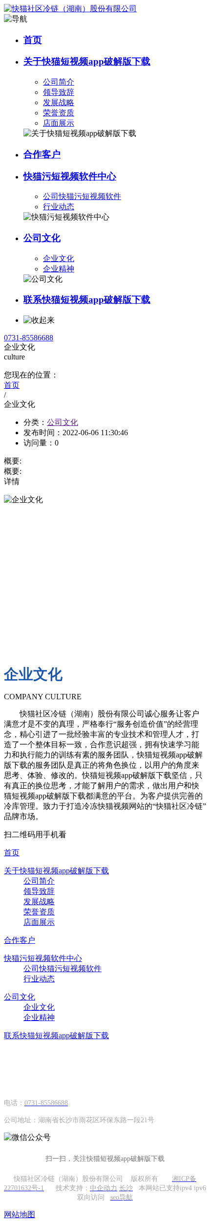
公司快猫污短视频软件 (82, 196)
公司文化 (42, 238)
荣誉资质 (58, 113)
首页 (32, 40)
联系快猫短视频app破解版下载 (86, 299)
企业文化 (58, 258)
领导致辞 (58, 92)
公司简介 (58, 82)
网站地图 (19, 1214)
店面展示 (58, 123)
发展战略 (58, 102)
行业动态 (58, 206)
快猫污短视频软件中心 (69, 176)
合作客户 (42, 154)
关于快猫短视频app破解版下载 (86, 61)
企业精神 (58, 269)
